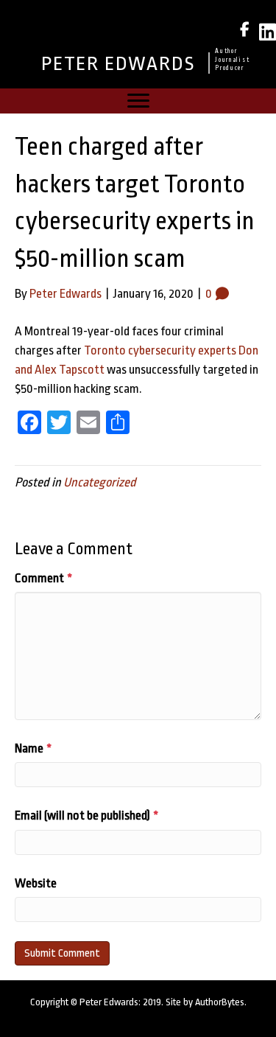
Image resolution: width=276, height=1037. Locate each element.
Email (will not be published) (86, 816)
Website (36, 883)
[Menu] (138, 101)
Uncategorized (99, 482)
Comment (43, 578)
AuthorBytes (219, 1002)
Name (33, 748)
